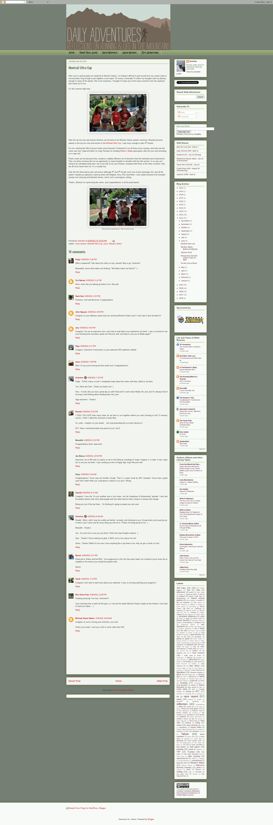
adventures (181, 592)
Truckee (191, 752)
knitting (194, 663)
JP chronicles (185, 345)
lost (190, 668)
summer (179, 731)
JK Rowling (187, 661)
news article (192, 687)
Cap (187, 610)
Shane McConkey (196, 716)
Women (198, 769)
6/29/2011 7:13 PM (89, 579)
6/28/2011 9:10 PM (91, 440)
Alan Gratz (200, 592)
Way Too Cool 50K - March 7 (188, 147)
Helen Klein (192, 649)
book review (181, 606)
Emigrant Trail (199, 622)
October (184, 228)
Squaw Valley (196, 727)
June (183, 241)
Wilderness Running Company (190, 766)
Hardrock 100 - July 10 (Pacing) (189, 155)
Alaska (181, 594)
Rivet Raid (183, 443)
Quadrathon (184, 441)
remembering (200, 704)
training (180, 749)
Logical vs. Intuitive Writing (189, 482)
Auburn (182, 596)
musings (184, 683)
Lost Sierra (198, 668)
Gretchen (79, 378)
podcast (199, 694)
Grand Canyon (182, 641)
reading (190, 699)
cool (185, 612)
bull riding (192, 606)
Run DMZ (183, 388)
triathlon (199, 749)
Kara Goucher (182, 663)
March (183, 274)
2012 (181, 215)
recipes (199, 699)
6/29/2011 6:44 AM (88, 474)
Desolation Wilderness (188, 616)
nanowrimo (197, 683)
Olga (77, 346)
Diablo (202, 616)
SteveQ (78, 493)
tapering (187, 739)
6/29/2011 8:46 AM (95, 516)
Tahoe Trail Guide (88, 53)
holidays (195, 650)
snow (179, 725)
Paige (77, 259)
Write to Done (185, 510)
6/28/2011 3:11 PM (94, 280)
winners (179, 769)
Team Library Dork (194, 741)
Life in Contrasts (185, 381)
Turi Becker (80, 280)
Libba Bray (184, 567)
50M (198, 590)
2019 (181, 191)
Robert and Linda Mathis (189, 709)
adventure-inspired (187, 409)
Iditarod (189, 657)
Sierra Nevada (181, 721)
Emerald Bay (187, 622)
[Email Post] (113, 241)
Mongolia (183, 679)
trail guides (181, 747)
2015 (181, 205)
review (189, 707)
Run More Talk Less (188, 356)
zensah (195, 774)
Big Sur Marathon (183, 602)
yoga (190, 772)
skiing (198, 723)
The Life (186, 745)
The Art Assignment (183, 743)
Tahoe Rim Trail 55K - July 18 (188, 165)
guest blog (195, 643)
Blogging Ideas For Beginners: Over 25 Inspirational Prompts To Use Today (191, 514)
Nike (200, 687)
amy (77, 328)
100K (194, 588)
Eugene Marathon (185, 628)
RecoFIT (180, 701)
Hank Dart (79, 296)
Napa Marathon (182, 685)
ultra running (194, 756)
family (202, 628)
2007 (181, 295)
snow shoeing (191, 725)
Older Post (162, 681)
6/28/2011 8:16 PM (90, 412)
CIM (200, 610)
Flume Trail (194, 630)
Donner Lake (197, 618)
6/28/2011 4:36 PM (95, 312)
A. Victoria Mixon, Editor (189, 524)
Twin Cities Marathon (191, 754)
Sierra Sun (193, 721)
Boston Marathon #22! (187, 369)
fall (195, 628)
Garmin (186, 634)
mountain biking (182, 681)
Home (71, 53)
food (202, 630)
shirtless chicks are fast (185, 719)
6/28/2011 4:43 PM (87, 328)
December (185, 221)
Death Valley (200, 614)
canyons (180, 610)
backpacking (181, 598)
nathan (193, 685)
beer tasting (191, 600)
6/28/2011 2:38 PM (89, 259)
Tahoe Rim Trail (192, 736)
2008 (181, 292)
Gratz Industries (186, 544)
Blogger (151, 819)
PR (178, 697)
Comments (184, 117)
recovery (195, 701)
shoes (200, 719)
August (184, 234)
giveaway (198, 637)
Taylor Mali (198, 739)
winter (188, 769)
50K (188, 590)
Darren (78, 555)
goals (187, 639)
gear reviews (196, 635)
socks (202, 725)
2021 (181, 188)
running (195, 713)
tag (203, 731)
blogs (200, 604)
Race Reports (110, 53)
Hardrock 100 (191, 645)
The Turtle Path (186, 421)
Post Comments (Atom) (124, 690)
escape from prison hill (196, 626)
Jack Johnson (181, 659)
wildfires (199, 767)
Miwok (201, 677)
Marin (179, 675)
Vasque (201, 758)
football (182, 632)
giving (179, 639)
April (183, 271)
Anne (77, 362)
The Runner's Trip (187, 398)
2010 (181, 285)
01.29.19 (183, 434)
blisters (192, 604)
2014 (181, 208)
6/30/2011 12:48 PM (98, 595)
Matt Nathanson (190, 674)
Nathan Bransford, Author (190, 535)
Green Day (193, 641)
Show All (201, 449)
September (185, 231)
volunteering (197, 761)
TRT (179, 752)
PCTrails (179, 694)
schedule (190, 714)
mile (184, 676)
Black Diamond (182, 604)
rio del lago (198, 707)
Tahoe (185, 733)
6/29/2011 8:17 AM (90, 493)
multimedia (193, 681)
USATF (194, 758)
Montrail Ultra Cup (113, 143)
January (184, 281)
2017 (181, 198)
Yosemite (198, 772)
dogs (187, 618)
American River (191, 594)
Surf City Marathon (192, 731)
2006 (181, 298)
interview (199, 657)
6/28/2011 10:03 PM (93, 456)
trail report (195, 747)
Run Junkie (184, 432)
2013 (181, 211)
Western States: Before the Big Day (189, 248)
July (183, 237)
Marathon (181, 672)
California (198, 608)
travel (191, 749)
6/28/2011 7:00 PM (88, 362)
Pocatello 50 (189, 694)
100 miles (181, 588)
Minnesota (192, 676)
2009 (181, 288)
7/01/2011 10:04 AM (103, 618)
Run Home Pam (82, 595)
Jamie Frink (193, 660)
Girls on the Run (183, 637)
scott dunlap (200, 714)
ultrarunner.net (182, 758)
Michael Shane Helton (85, 618)
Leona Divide (181, 668)
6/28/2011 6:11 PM (88, 346)
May (183, 267)
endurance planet (188, 624)
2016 (181, 201)
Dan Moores (189, 614)
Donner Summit (183, 620)
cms (178, 612)
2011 (181, 218)
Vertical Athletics (184, 760)
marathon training (196, 672)
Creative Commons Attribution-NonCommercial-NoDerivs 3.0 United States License (188, 793)
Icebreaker (180, 657)
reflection (182, 704)
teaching (180, 741)
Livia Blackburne (186, 480)
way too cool (182, 763)
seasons (182, 717)
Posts (182, 112)
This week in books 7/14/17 (189, 537)
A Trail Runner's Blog (188, 367)
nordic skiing (182, 689)
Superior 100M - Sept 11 (186, 174)
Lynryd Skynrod (196, 670)
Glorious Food (186, 252)
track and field (197, 745)
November (185, 224)
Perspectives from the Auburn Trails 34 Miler (189, 258)
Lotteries (179, 670)
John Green (184, 556)
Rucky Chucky (182, 713)
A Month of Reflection (187, 491)
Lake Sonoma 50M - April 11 (187, 151)
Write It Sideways (187, 499)
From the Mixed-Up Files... (190, 464)
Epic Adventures (150, 53)
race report (191, 696)
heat (194, 647)
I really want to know (191, 655)
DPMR (179, 622)
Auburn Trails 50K (195, 596)
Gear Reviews (129, 53)
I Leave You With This (187, 390)
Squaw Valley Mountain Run (186, 729)
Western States (115, 244)
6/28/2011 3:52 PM (92, 296)
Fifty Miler (183, 630)
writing (179, 772)
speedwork (183, 727)
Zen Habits (184, 489)
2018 (181, 195)
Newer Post (74, 681)
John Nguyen (81, 312)
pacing (188, 691)
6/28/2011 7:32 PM (95, 378)
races (105, 244)
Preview (180, 134)
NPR (193, 689)
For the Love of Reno (189, 263)
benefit (199, 600)
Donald (78, 412)
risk (178, 709)
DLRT (181, 618)
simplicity (188, 723)
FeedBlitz (197, 134)
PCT (197, 691)
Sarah (77, 579)
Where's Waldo (187, 765)
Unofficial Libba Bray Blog (188, 569)
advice (191, 592)
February (185, 277)
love (186, 670)
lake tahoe (194, 666)
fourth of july (192, 632)
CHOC (194, 610)
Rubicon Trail (197, 711)
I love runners (80, 244)
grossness (186, 643)
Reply (77, 272)
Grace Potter (197, 639)
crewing (193, 612)
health (187, 647)
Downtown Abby (197, 620)
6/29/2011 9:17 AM (89, 555)
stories (200, 729)
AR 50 (202, 594)
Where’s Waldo (126, 151)
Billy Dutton (198, 602)
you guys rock (182, 774)
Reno (181, 707)
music (202, 681)
